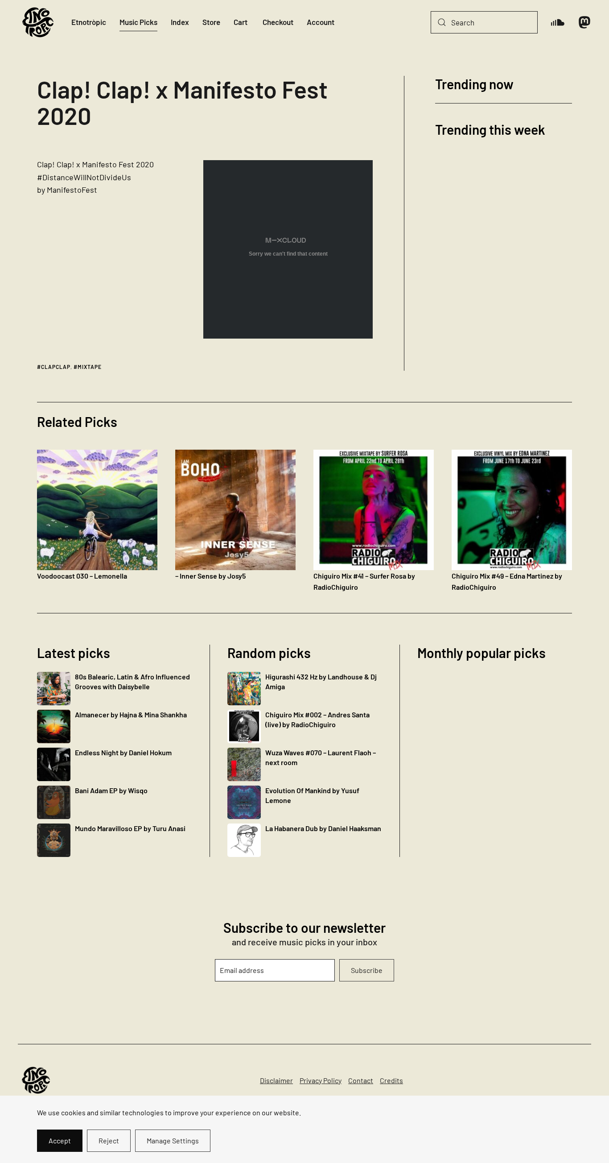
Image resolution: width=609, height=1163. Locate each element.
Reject (109, 1140)
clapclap (55, 367)
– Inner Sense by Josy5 (210, 575)
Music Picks (138, 21)
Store (211, 21)
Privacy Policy (321, 1080)
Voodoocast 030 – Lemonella (82, 575)
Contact (360, 1080)
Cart (240, 21)
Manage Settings (173, 1140)
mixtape (90, 367)
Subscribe (367, 970)
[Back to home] (38, 22)
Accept (60, 1140)
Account (320, 21)
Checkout (278, 21)
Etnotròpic (88, 21)
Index (180, 21)
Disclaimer (276, 1080)
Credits (391, 1080)
